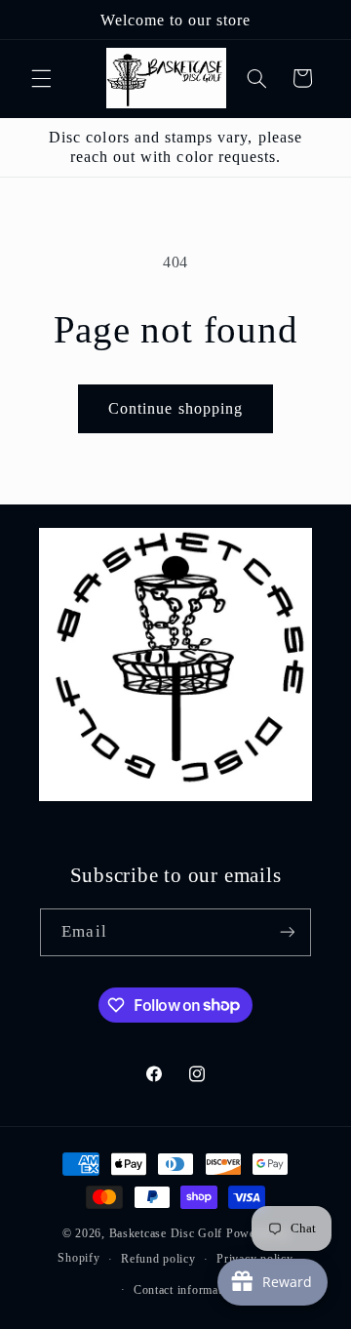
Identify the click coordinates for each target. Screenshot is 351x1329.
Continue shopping (175, 408)
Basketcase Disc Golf (166, 1233)
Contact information (186, 1290)
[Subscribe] (286, 932)
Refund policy (158, 1259)
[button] (41, 78)
